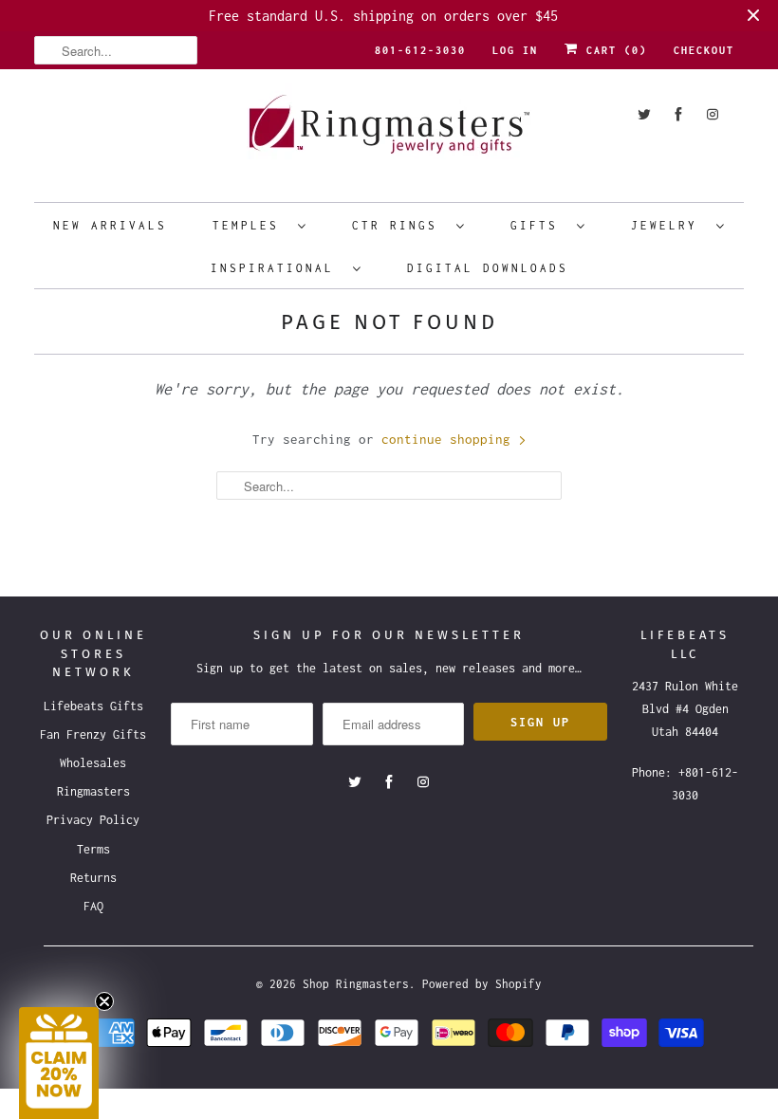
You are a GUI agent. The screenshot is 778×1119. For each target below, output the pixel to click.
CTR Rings (399, 225)
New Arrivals (110, 225)
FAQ (93, 906)
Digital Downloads (487, 268)
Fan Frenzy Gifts (93, 734)
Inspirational (277, 268)
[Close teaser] (104, 1001)
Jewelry (669, 225)
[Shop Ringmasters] (389, 133)
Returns (93, 878)
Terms (93, 849)
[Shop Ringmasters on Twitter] (644, 114)
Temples (250, 225)
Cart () (613, 50)
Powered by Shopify (482, 984)
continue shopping (449, 439)
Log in (515, 50)
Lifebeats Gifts (93, 706)
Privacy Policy (92, 820)
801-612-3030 (420, 50)
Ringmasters (93, 791)
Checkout (704, 50)
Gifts (538, 225)
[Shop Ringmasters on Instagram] (712, 114)
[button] (59, 1063)
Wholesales (93, 763)
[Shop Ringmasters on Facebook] (678, 114)
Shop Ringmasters (356, 984)
